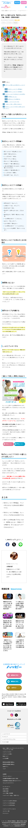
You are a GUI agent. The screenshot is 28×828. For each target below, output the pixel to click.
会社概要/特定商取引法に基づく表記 (10, 778)
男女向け (15, 22)
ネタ (4, 22)
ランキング (5, 736)
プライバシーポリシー (7, 776)
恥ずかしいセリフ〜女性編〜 (13, 91)
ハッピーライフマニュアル (8, 739)
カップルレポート (6, 786)
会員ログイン (5, 766)
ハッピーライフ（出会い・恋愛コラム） (11, 795)
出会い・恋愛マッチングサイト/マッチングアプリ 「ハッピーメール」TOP (13, 749)
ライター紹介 (5, 742)
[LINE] (20, 544)
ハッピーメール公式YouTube (9, 805)
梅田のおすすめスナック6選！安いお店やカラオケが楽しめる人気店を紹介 (7, 605)
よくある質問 (5, 758)
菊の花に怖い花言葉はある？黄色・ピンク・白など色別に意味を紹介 (7, 624)
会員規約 (4, 774)
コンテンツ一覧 (6, 811)
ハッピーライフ (22, 10)
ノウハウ (9, 22)
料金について (5, 756)
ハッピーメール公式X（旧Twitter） (10, 800)
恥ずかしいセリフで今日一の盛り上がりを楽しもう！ (14, 107)
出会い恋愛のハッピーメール (9, 10)
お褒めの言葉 (5, 791)
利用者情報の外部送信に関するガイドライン (12, 780)
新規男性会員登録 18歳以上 (8, 764)
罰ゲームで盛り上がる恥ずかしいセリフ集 (14, 85)
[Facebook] (7, 544)
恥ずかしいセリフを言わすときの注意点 (14, 94)
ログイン (14, 687)
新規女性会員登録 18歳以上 (8, 762)
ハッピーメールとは (7, 751)
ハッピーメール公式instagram (9, 803)
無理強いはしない (11, 96)
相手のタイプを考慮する (12, 99)
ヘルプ (4, 768)
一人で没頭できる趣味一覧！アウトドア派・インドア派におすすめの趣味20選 (20, 644)
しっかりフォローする (12, 101)
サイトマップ (5, 813)
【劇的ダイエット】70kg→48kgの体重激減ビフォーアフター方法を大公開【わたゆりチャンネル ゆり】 (7, 645)
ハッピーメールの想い (7, 754)
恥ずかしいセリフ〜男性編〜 (13, 89)
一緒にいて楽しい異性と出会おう (12, 104)
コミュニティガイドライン (8, 782)
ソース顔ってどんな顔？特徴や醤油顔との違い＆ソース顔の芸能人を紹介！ (20, 605)
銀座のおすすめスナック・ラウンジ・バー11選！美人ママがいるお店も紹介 (20, 624)
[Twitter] (14, 544)
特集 (17, 20)
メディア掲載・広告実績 (8, 793)
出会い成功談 (5, 788)
